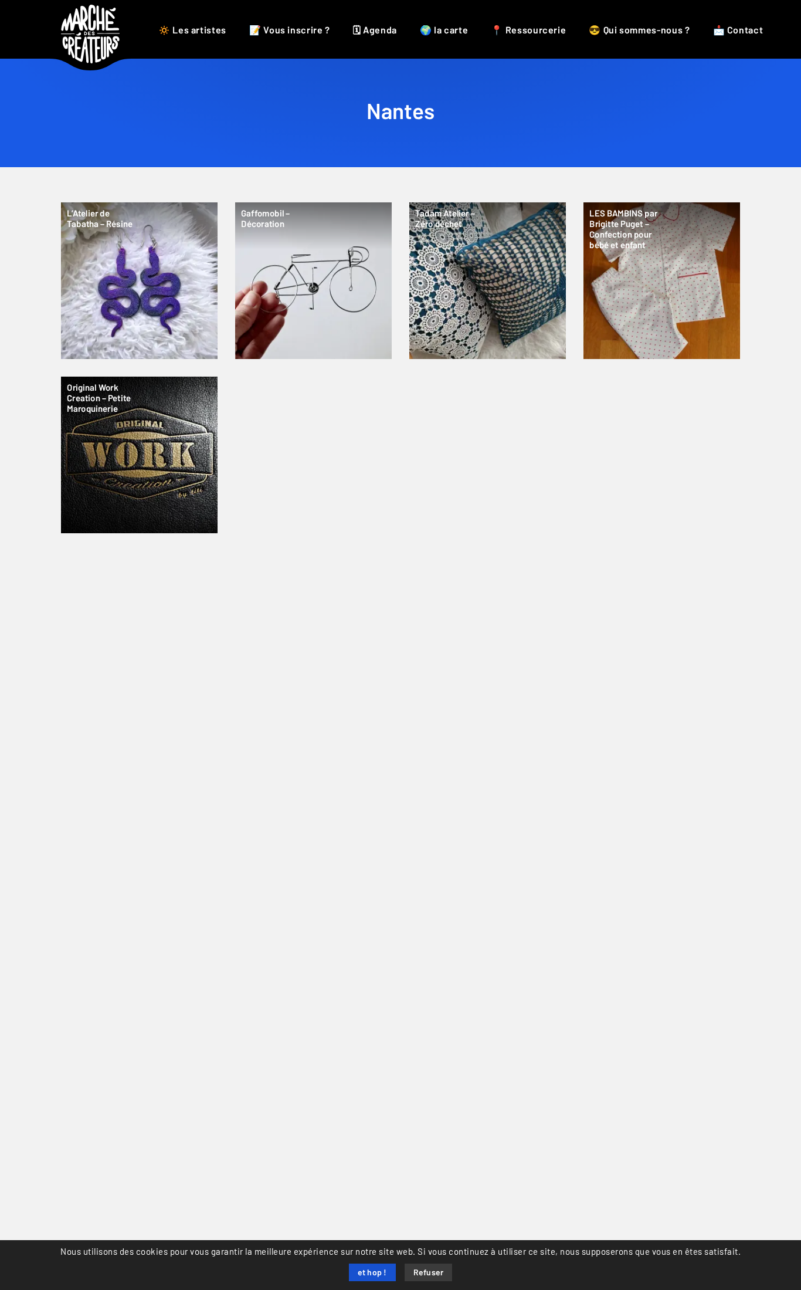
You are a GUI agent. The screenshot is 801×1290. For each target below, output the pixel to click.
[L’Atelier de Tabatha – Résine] (139, 280)
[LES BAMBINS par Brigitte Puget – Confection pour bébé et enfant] (661, 280)
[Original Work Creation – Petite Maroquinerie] (139, 455)
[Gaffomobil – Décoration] (313, 280)
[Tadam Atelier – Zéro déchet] (487, 280)
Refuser (428, 1273)
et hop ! (372, 1273)
